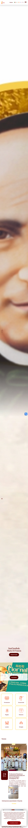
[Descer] (2, 498)
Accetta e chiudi (14, 823)
